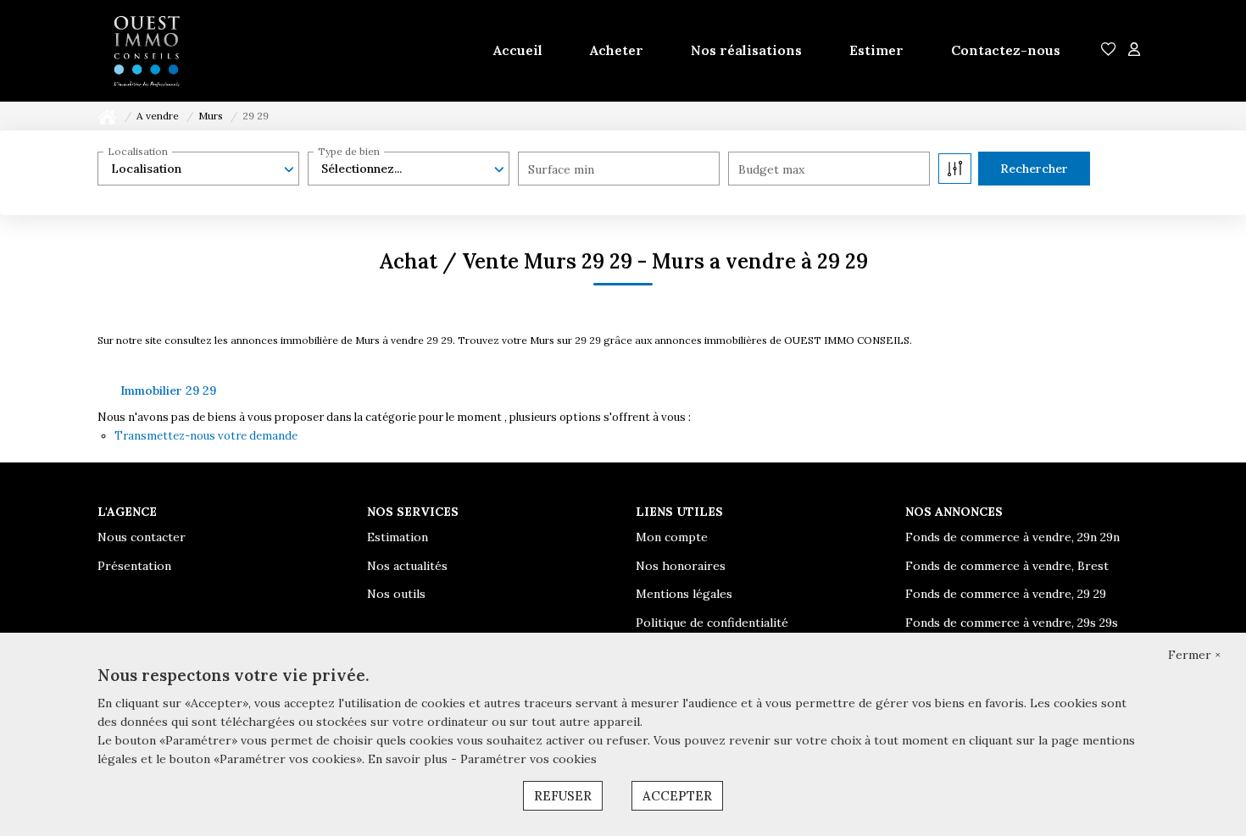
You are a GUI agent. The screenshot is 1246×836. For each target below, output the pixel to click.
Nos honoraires (681, 565)
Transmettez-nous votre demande (206, 436)
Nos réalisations (746, 50)
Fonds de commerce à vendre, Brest (1007, 565)
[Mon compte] (1134, 50)
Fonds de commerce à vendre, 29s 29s (1011, 622)
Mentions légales (684, 593)
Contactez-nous (1005, 50)
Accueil (517, 50)
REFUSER (563, 796)
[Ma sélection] (1108, 50)
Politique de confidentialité (712, 622)
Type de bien (349, 151)
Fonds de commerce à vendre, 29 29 (1005, 593)
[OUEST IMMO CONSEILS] (146, 51)
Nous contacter (141, 537)
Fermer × (1194, 654)
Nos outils (396, 593)
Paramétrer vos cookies (528, 759)
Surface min (561, 169)
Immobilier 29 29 (168, 390)
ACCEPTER (677, 796)
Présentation (134, 565)
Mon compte (672, 537)
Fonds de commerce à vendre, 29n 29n (1012, 537)
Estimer (876, 50)
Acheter (616, 50)
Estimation (397, 537)
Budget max (771, 169)
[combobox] (198, 168)
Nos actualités (407, 565)
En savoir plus (409, 759)
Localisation (138, 151)
